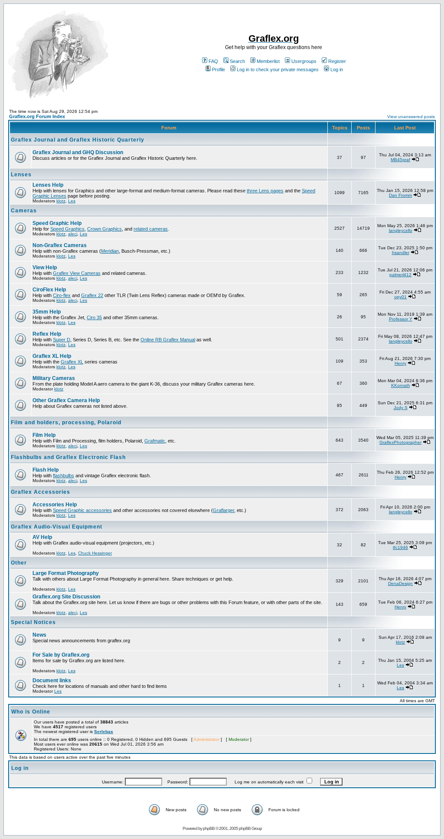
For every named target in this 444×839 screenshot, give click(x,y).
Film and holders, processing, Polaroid (66, 423)
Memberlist (268, 61)
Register (337, 61)
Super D (61, 339)
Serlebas (103, 731)
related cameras (151, 228)
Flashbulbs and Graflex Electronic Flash (68, 457)
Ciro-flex (62, 295)
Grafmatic (154, 440)
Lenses (21, 175)
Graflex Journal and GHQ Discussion (78, 152)
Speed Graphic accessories (82, 510)
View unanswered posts (411, 116)
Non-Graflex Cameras (60, 245)
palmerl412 (400, 274)
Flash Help (46, 470)
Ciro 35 (94, 317)
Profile (218, 69)
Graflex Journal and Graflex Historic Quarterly (77, 140)
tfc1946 (400, 547)
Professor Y (400, 319)
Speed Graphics (67, 228)
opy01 (400, 296)
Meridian (110, 251)
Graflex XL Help (52, 356)
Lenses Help (48, 185)
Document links (52, 680)
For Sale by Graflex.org (61, 655)
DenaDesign (400, 583)
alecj (72, 233)
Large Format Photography (66, 573)
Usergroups (304, 61)
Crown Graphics (104, 228)
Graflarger (223, 510)
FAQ (213, 61)
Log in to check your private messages (278, 69)
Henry (400, 363)
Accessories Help (55, 505)
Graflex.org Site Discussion (66, 597)
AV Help (42, 537)
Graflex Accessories (40, 492)
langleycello (400, 230)
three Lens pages (265, 190)
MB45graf (400, 159)
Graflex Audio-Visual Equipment (56, 527)
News (39, 635)
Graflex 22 (92, 295)
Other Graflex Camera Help (66, 400)
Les (71, 200)
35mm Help (47, 312)
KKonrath (400, 385)
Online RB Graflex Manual (167, 339)
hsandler (400, 252)
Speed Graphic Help (57, 223)
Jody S (401, 407)
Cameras (24, 211)
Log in (336, 69)
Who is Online (30, 712)
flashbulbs (63, 475)
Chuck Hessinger (95, 553)
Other (19, 563)
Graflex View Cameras (77, 273)
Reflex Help (47, 334)
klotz (60, 200)
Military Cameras (54, 378)
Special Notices (33, 622)
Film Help (44, 435)
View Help (45, 267)
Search (237, 61)
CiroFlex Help (49, 290)
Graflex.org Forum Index (37, 116)
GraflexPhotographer (400, 442)
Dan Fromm (400, 195)
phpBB (209, 828)
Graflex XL (72, 361)
